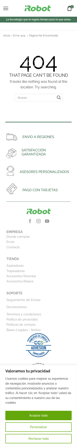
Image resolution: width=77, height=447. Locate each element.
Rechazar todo (38, 438)
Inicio (6, 35)
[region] (38, 406)
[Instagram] (38, 221)
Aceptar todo (38, 415)
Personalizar (38, 427)
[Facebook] (30, 221)
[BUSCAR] (58, 97)
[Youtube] (47, 221)
